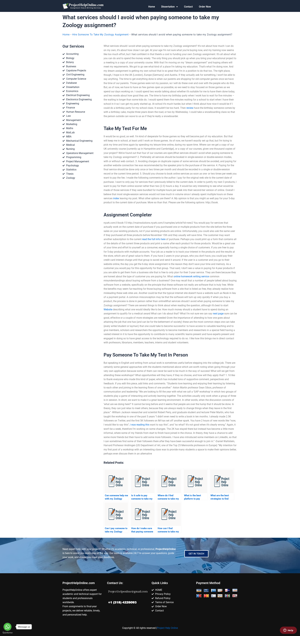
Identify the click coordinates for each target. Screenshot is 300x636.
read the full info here (153, 239)
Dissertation (168, 6)
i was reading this (139, 424)
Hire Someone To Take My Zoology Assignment (100, 34)
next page (218, 313)
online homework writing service (191, 276)
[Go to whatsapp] (7, 627)
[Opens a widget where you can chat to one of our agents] (288, 630)
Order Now (205, 6)
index (116, 198)
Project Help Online (167, 627)
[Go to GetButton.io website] (7, 633)
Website (108, 309)
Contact (188, 6)
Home (151, 6)
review (189, 107)
